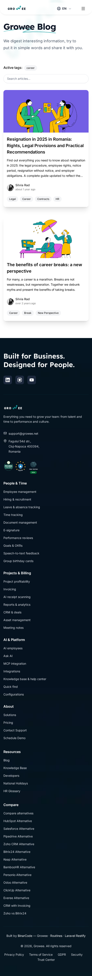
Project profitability (16, 581)
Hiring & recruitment (17, 499)
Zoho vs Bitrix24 (14, 913)
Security (77, 954)
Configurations (13, 694)
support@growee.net (23, 433)
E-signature (11, 530)
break (27, 313)
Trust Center (46, 959)
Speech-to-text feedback (21, 553)
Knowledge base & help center (24, 679)
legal (12, 199)
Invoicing (9, 589)
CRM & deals (12, 612)
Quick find (10, 686)
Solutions (9, 715)
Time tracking (13, 515)
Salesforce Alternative (18, 828)
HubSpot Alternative (17, 821)
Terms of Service (41, 954)
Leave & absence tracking (21, 507)
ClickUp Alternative (16, 890)
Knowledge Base (15, 768)
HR (57, 199)
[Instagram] (19, 380)
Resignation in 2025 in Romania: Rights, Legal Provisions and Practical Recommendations (45, 146)
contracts (43, 199)
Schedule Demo (14, 738)
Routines (56, 936)
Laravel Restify (75, 936)
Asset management (17, 620)
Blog (6, 760)
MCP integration (14, 663)
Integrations (11, 671)
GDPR (62, 954)
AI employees (12, 648)
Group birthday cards (18, 561)
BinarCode (25, 936)
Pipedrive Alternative (18, 836)
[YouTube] (31, 380)
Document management (20, 522)
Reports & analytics (16, 604)
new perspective (48, 313)
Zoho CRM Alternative (18, 844)
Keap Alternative (15, 859)
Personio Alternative (17, 875)
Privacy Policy (14, 954)
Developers (11, 775)
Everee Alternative (16, 898)
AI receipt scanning (17, 597)
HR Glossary (11, 791)
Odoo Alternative (15, 882)
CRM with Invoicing (16, 905)
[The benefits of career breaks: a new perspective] (46, 237)
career (26, 199)
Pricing (8, 722)
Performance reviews (18, 538)
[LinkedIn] (7, 380)
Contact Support (15, 730)
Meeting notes (13, 627)
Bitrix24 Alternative (16, 851)
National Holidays (15, 783)
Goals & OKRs (12, 545)
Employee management (19, 491)
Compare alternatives (18, 813)
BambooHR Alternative (19, 867)
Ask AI (8, 656)
